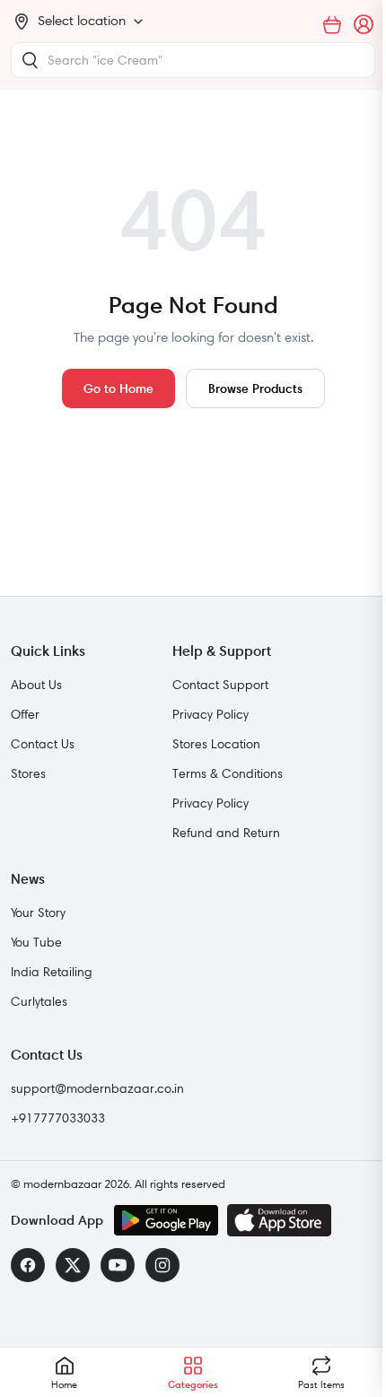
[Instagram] (162, 1265)
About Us (36, 685)
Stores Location (216, 744)
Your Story (38, 912)
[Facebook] (28, 1265)
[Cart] (332, 25)
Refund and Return (226, 833)
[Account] (364, 25)
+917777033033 (58, 1118)
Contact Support (220, 685)
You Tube (36, 942)
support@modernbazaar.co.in (97, 1088)
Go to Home (118, 388)
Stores (28, 773)
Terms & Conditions (227, 773)
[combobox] (193, 60)
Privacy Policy (210, 714)
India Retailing (51, 972)
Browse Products (255, 388)
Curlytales (39, 1001)
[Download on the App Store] (279, 1220)
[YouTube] (118, 1265)
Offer (25, 714)
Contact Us (43, 744)
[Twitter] (73, 1265)
